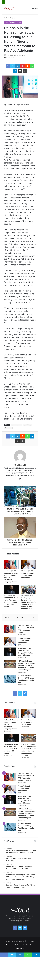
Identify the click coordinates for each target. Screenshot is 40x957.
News (13, 18)
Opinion (12, 22)
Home (7, 18)
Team (19, 945)
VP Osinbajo (8, 428)
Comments (32, 617)
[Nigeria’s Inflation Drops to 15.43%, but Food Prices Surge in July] (10, 679)
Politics (19, 22)
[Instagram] (25, 693)
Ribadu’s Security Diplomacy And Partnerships (27, 575)
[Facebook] (15, 693)
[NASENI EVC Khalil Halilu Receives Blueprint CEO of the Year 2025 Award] (11, 589)
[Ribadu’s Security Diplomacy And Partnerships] (28, 564)
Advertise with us (28, 945)
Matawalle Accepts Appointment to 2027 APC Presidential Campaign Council (11, 577)
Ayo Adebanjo (28, 425)
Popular (20, 617)
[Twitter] (20, 693)
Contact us (20, 948)
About (14, 945)
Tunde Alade (11, 55)
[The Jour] (9, 8)
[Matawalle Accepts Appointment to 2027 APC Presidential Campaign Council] (11, 564)
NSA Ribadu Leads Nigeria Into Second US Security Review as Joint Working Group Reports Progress (26, 665)
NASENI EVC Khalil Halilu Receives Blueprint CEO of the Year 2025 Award (11, 602)
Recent (8, 617)
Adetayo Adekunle (16, 425)
